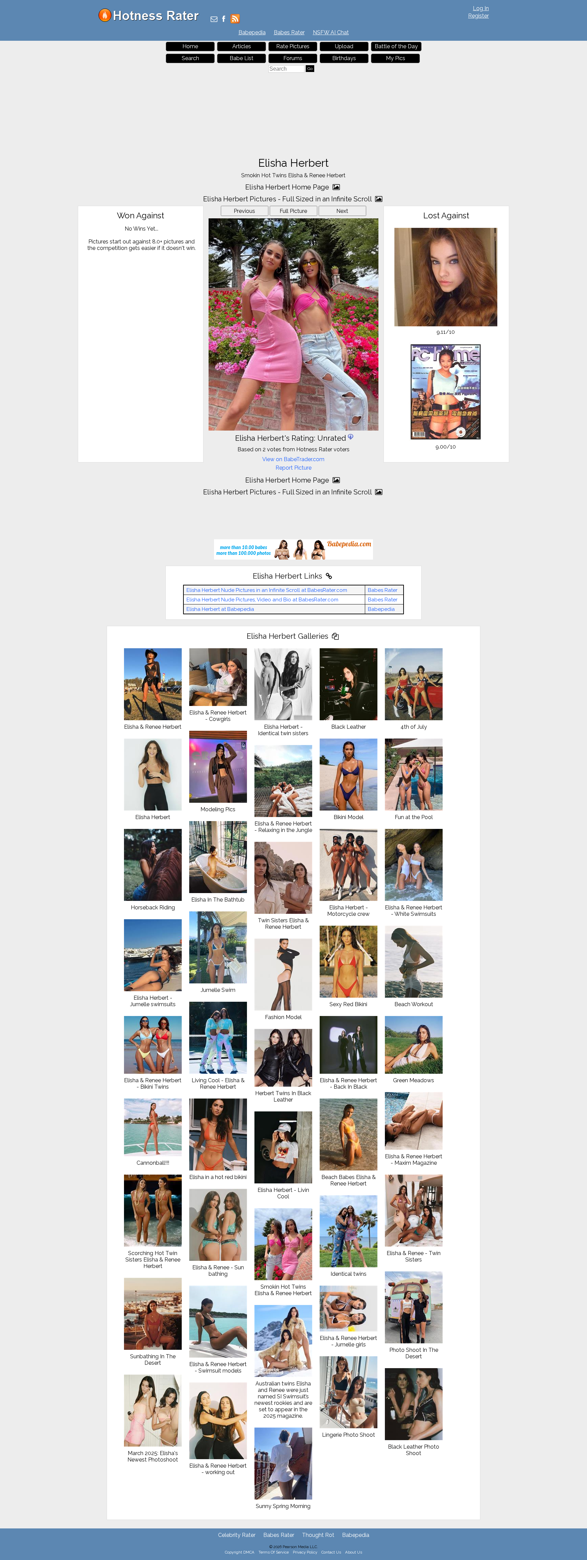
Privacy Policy (305, 1552)
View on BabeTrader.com (293, 459)
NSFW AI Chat (331, 32)
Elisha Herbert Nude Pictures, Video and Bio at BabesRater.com (262, 600)
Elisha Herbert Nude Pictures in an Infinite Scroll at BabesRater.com (266, 590)
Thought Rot (318, 1535)
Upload (344, 46)
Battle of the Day (396, 46)
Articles (241, 46)
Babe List (241, 58)
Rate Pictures (292, 46)
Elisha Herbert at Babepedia (220, 609)
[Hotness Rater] (151, 20)
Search (190, 58)
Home (190, 46)
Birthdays (344, 58)
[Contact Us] (214, 19)
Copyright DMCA (239, 1552)
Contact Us (331, 1552)
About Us (353, 1552)
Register (478, 16)
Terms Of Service (274, 1552)
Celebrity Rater (236, 1535)
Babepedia (252, 32)
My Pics (395, 58)
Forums (292, 58)
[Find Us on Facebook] (223, 19)
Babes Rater (289, 32)
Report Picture (293, 468)
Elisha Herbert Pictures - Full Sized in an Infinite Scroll (288, 199)
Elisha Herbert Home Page (288, 187)
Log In (481, 8)
